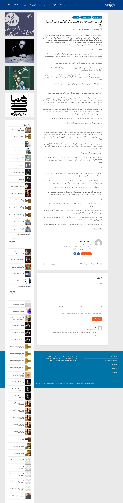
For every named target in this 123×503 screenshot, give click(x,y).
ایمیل (80, 306)
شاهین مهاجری (95, 29)
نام (101, 306)
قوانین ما (33, 5)
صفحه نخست (73, 5)
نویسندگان (42, 5)
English (15, 5)
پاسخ (94, 336)
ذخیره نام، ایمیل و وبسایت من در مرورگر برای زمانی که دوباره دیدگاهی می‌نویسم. (80, 313)
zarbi (99, 229)
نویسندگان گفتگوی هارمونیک (109, 360)
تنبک (95, 229)
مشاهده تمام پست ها (86, 253)
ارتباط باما (52, 5)
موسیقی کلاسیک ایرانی (85, 17)
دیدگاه (100, 283)
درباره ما (24, 5)
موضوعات (62, 5)
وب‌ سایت (60, 306)
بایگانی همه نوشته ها (97, 17)
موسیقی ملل (76, 17)
